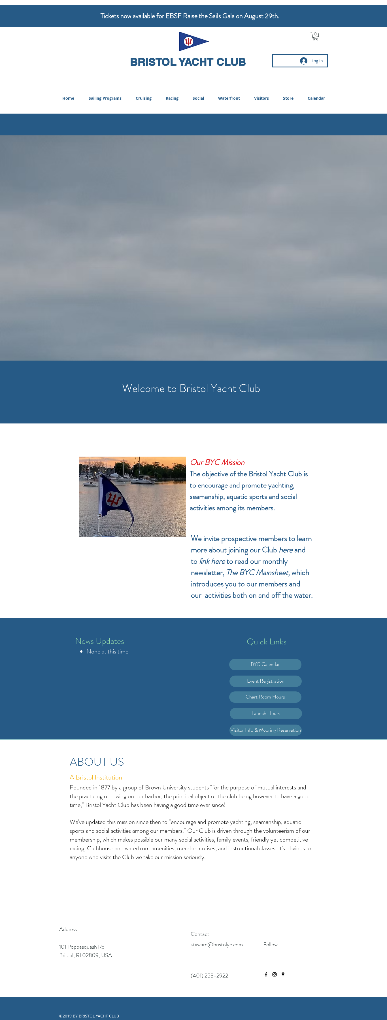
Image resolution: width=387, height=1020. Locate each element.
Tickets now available (128, 16)
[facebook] (266, 974)
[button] (315, 36)
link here (212, 561)
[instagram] (274, 974)
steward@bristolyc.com (217, 944)
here (286, 549)
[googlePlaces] (283, 974)
